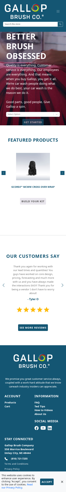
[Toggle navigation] (58, 11)
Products (10, 402)
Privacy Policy (12, 469)
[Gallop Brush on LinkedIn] (50, 428)
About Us (40, 414)
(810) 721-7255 (19, 458)
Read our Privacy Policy (17, 486)
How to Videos (44, 410)
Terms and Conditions (16, 463)
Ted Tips (40, 406)
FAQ (37, 402)
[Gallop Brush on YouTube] (43, 428)
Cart (7, 406)
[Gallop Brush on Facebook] (37, 428)
